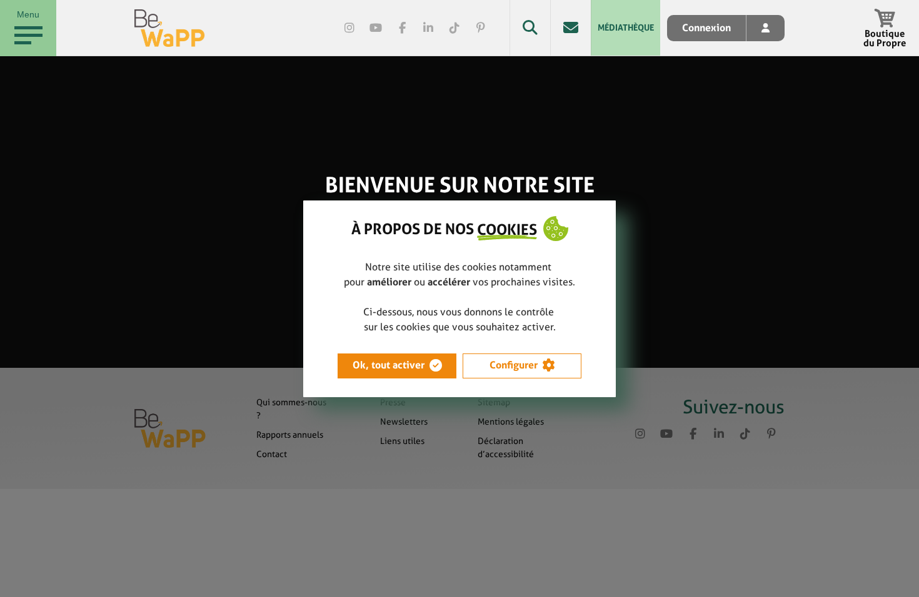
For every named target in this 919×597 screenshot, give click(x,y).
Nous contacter (570, 28)
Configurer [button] (514, 365)
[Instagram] (349, 28)
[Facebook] (402, 28)
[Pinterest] (481, 28)
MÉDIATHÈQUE (626, 27)
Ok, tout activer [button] (388, 365)
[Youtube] (375, 28)
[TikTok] (454, 28)
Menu (28, 14)
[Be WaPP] (169, 28)
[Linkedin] (428, 28)
